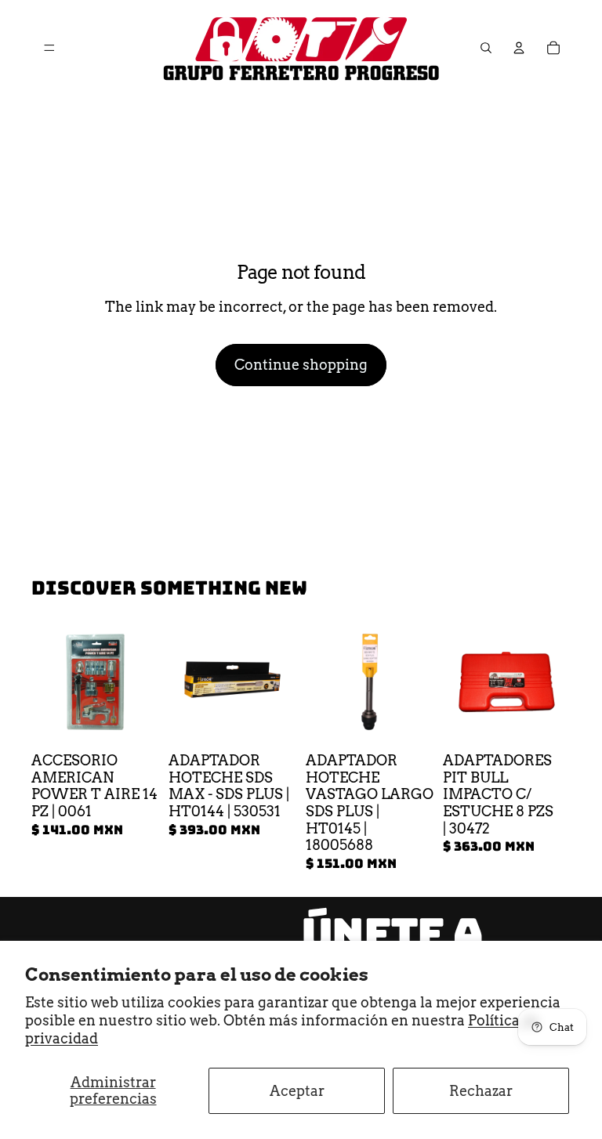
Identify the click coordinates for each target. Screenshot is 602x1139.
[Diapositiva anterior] (186, 682)
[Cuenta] (519, 48)
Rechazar (481, 1091)
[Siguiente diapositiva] (279, 682)
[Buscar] (486, 48)
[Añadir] (135, 721)
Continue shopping (301, 364)
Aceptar (297, 1091)
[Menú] (49, 48)
